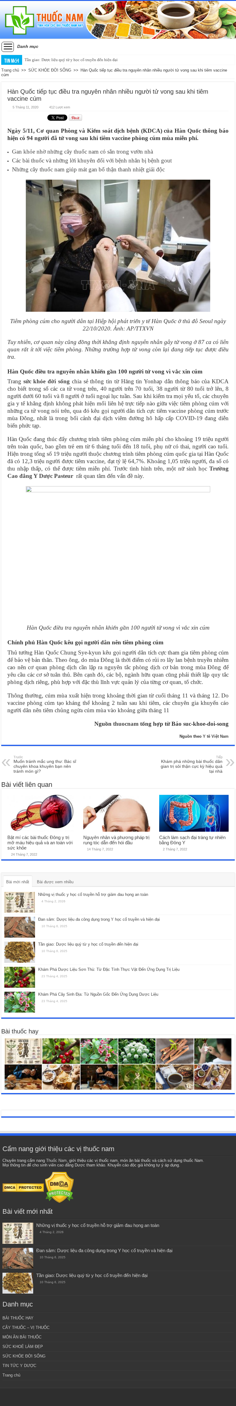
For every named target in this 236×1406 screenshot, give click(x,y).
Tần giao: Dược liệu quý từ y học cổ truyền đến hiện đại (71, 59)
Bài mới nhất (17, 882)
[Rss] (118, 1397)
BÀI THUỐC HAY (17, 1318)
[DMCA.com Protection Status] (23, 1187)
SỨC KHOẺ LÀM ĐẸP (22, 1346)
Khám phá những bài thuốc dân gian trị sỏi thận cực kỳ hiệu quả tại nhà (191, 764)
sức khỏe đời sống (46, 381)
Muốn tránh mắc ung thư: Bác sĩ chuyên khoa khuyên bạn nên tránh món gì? (45, 764)
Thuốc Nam (56, 1160)
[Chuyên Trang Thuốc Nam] (118, 20)
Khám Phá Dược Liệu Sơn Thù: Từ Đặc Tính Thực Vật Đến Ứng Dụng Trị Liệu (108, 969)
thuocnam (126, 724)
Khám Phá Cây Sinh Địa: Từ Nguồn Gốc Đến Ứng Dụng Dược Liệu (98, 994)
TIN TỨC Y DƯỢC (19, 1365)
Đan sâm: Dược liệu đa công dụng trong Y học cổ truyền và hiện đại (99, 919)
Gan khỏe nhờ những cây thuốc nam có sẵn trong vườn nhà (82, 151)
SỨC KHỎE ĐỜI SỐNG (49, 70)
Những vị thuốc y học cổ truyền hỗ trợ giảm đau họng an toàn (93, 894)
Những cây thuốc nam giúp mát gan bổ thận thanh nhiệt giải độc (88, 169)
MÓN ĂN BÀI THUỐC (21, 1337)
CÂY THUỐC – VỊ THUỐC (25, 1327)
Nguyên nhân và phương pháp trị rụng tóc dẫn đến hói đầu (116, 840)
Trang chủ (10, 70)
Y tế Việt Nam (216, 736)
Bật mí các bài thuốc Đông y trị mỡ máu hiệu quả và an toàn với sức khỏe (40, 842)
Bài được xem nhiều (55, 882)
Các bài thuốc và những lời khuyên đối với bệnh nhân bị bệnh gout (92, 160)
